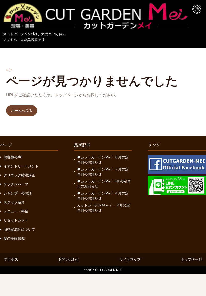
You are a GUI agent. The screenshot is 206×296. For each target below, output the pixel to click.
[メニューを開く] (197, 9)
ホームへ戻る (21, 111)
